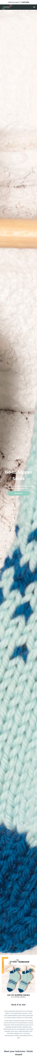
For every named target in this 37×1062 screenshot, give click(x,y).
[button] (34, 7)
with (15, 2)
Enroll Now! (18, 493)
